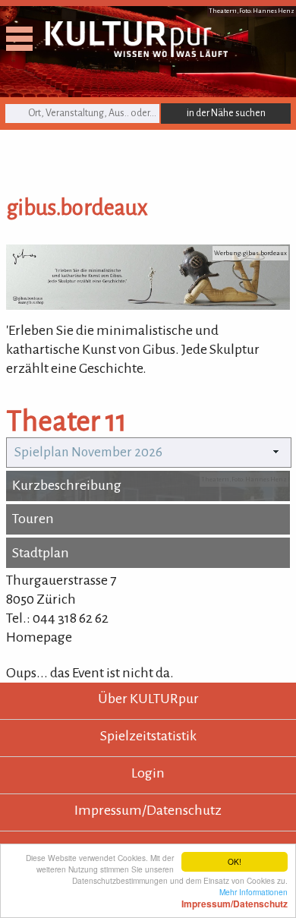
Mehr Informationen (234, 897)
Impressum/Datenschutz (148, 810)
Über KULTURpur (148, 698)
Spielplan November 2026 (88, 452)
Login (148, 773)
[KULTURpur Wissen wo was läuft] (137, 52)
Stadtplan (40, 552)
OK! (234, 861)
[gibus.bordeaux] (148, 305)
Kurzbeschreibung (66, 485)
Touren (33, 518)
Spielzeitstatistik (148, 735)
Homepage (39, 637)
